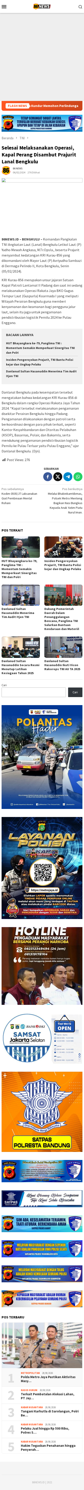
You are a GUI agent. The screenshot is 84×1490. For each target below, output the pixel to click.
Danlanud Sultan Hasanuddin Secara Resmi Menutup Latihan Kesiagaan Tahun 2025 (20, 667)
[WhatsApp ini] (77, 476)
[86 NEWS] (42, 6)
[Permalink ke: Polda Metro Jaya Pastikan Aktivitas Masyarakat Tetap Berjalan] (42, 1345)
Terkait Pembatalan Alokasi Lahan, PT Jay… (47, 1396)
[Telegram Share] (67, 476)
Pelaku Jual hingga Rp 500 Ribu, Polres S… (45, 1430)
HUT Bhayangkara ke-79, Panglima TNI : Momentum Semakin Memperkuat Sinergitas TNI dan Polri (40, 348)
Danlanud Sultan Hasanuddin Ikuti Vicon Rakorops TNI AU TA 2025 (62, 665)
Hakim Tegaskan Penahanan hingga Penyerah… (48, 1448)
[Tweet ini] (57, 476)
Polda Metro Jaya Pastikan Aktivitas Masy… (48, 1379)
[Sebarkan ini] (47, 476)
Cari (4, 685)
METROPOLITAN (30, 1373)
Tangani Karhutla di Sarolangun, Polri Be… (50, 1413)
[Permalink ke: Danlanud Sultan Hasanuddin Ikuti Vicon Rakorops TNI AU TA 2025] (63, 647)
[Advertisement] (42, 57)
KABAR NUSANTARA (32, 1407)
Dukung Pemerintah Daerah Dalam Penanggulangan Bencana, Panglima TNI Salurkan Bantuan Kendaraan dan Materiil (61, 619)
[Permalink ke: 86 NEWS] (6, 170)
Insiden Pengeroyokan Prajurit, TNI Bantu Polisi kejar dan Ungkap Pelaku (62, 565)
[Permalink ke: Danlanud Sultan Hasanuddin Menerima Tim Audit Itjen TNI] (21, 595)
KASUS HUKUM (29, 1390)
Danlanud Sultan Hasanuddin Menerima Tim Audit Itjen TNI (18, 613)
